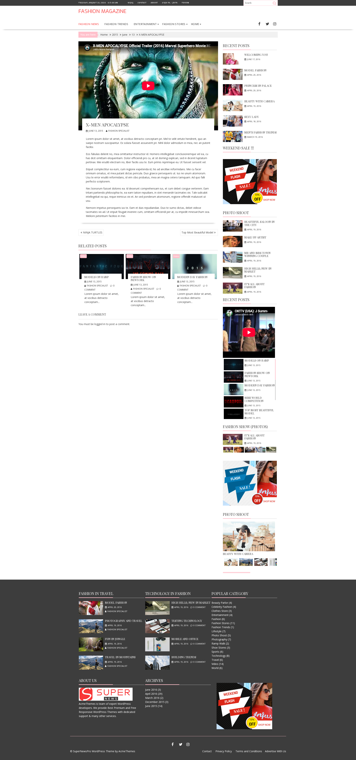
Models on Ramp (96, 277)
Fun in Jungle (115, 639)
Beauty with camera (259, 101)
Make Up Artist (255, 237)
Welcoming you (256, 55)
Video (83, 256)
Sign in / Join (169, 2)
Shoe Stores (219, 647)
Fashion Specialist (118, 130)
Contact (142, 2)
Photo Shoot (236, 212)
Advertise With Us (275, 751)
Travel (215, 660)
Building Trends (184, 657)
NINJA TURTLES (92, 232)
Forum (185, 2)
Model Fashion (255, 70)
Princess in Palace (258, 86)
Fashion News (88, 24)
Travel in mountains (120, 657)
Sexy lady (251, 117)
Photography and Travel (123, 621)
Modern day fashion (192, 277)
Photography (219, 639)
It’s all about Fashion (254, 285)
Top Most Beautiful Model (197, 232)
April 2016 (151, 693)
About (154, 2)
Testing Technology (187, 621)
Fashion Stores (173, 24)
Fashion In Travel (96, 593)
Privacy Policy (223, 751)
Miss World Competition (254, 399)
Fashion (216, 619)
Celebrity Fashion (222, 607)
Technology (219, 655)
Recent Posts (236, 45)
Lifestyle (217, 631)
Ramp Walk (218, 643)
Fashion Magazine (102, 11)
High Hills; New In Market (257, 270)
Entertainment (145, 24)
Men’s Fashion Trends (260, 132)
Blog (130, 2)
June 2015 (151, 706)
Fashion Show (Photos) (245, 426)
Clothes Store (220, 611)
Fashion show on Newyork (143, 278)
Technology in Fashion (168, 593)
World (215, 668)
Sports (215, 651)
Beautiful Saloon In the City (259, 223)
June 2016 (151, 689)
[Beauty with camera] (249, 550)
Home (195, 24)
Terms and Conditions (248, 751)
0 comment (199, 607)
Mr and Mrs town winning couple (257, 254)
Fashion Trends (116, 24)
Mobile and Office (185, 639)
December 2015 (154, 702)
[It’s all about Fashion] (233, 439)
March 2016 (152, 698)
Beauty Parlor (220, 602)
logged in (99, 324)
